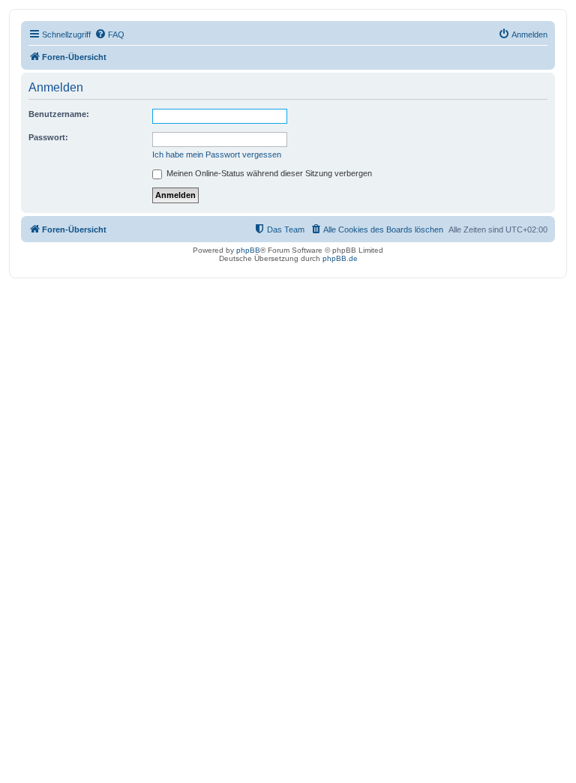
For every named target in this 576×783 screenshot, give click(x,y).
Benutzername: (58, 114)
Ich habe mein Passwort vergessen (216, 154)
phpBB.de (340, 258)
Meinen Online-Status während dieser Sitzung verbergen (268, 173)
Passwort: (48, 137)
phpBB (248, 250)
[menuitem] (109, 35)
